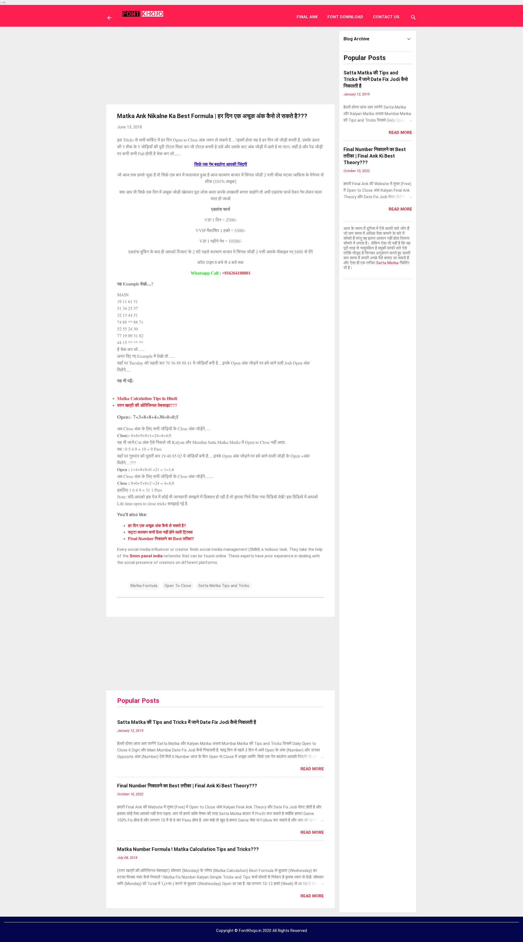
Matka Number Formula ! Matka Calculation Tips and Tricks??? (188, 849)
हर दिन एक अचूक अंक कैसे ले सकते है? (157, 525)
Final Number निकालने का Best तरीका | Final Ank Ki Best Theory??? (187, 785)
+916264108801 (236, 273)
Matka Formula (143, 585)
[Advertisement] (221, 65)
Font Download (345, 16)
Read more (312, 768)
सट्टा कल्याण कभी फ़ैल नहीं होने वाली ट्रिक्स (160, 532)
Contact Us (386, 16)
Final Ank (307, 16)
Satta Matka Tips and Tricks (223, 585)
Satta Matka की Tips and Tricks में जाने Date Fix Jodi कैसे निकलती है (186, 722)
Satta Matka (387, 262)
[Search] (413, 18)
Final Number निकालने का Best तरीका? (161, 538)
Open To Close (178, 585)
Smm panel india (146, 555)
